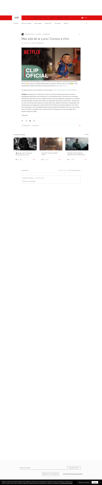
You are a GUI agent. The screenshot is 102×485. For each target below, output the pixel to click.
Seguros (66, 23)
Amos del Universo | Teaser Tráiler (49, 154)
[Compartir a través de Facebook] (22, 120)
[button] (66, 17)
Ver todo (86, 134)
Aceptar (95, 482)
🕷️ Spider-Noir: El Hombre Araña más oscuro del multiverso (24, 154)
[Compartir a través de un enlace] (34, 120)
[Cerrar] (100, 482)
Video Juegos (38, 23)
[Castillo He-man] (51, 143)
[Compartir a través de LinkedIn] (30, 120)
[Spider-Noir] (25, 143)
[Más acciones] (79, 34)
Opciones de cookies (84, 482)
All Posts (16, 23)
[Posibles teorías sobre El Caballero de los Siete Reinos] (76, 143)
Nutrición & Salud (26, 23)
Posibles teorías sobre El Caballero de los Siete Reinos (76, 154)
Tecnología (57, 23)
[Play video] (51, 64)
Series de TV (48, 23)
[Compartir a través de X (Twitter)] (26, 120)
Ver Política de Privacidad (66, 483)
